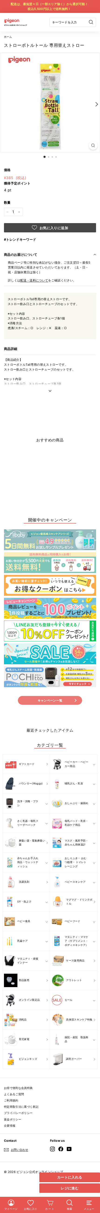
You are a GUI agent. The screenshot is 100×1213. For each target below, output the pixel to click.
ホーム (8, 36)
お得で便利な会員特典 (18, 1088)
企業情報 (9, 1125)
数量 (7, 202)
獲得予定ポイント (17, 183)
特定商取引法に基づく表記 (21, 1106)
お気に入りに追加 (53, 228)
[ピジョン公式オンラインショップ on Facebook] (60, 1149)
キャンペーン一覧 (50, 700)
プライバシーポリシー (18, 1113)
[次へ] (95, 103)
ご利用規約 (11, 1100)
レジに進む (70, 1188)
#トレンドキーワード (20, 239)
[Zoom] (93, 145)
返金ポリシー (12, 1119)
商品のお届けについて (20, 254)
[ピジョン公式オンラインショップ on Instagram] (52, 1149)
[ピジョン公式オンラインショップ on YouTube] (69, 1149)
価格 (7, 170)
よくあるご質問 (14, 1094)
